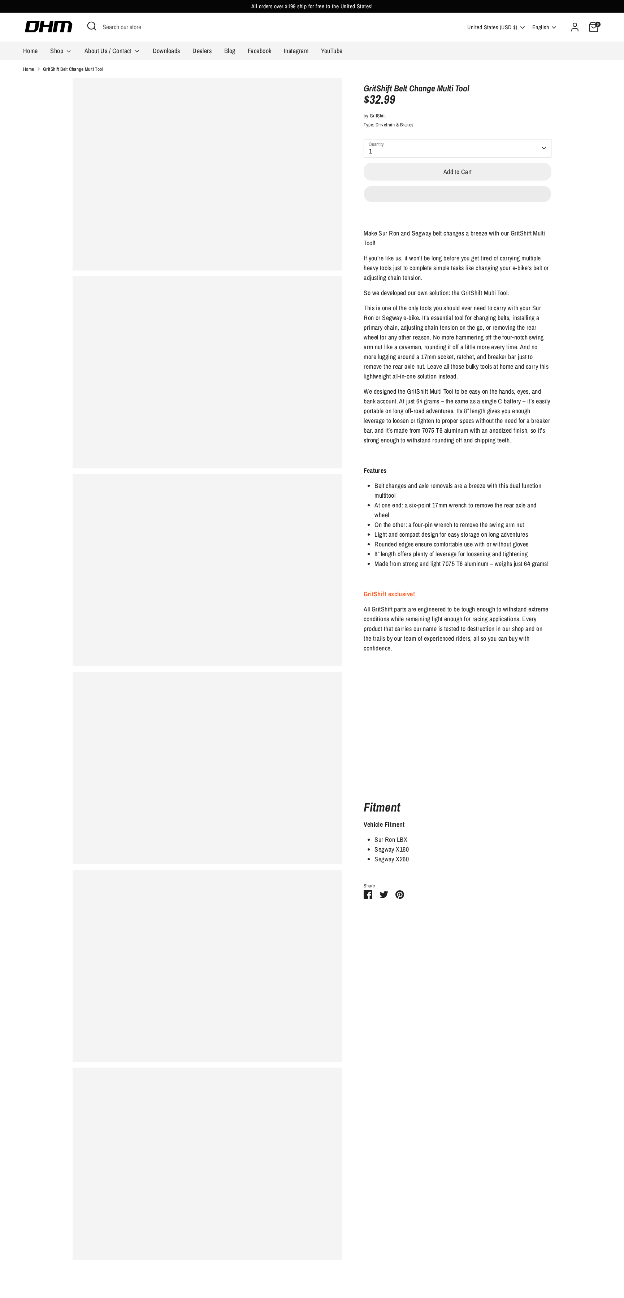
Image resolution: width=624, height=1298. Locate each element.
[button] (457, 194)
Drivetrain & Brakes (395, 124)
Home (30, 50)
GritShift (378, 115)
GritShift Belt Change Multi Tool (73, 69)
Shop (57, 50)
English (540, 27)
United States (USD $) (492, 27)
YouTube (332, 50)
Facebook (260, 50)
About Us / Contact (108, 50)
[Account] (575, 27)
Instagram (296, 50)
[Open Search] (91, 26)
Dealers (202, 50)
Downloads (166, 50)
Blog (229, 50)
